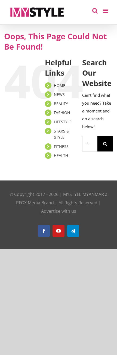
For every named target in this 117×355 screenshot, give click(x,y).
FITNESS (61, 146)
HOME (59, 85)
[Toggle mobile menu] (106, 11)
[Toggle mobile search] (95, 11)
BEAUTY (61, 103)
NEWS (59, 94)
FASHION (62, 112)
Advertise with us (58, 211)
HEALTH (61, 155)
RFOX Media (28, 203)
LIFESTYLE (63, 121)
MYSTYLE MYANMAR (83, 194)
